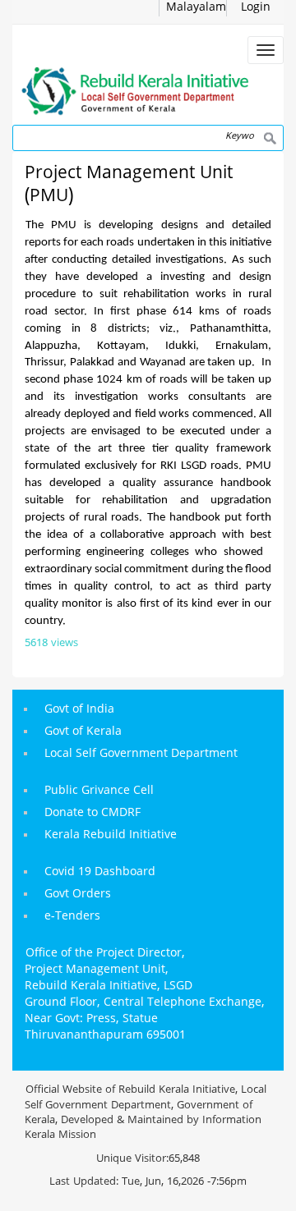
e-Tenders (72, 917)
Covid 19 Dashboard (99, 872)
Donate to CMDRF (92, 813)
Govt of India (79, 710)
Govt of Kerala (83, 732)
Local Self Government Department (141, 754)
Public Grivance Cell (99, 791)
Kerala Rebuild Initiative (110, 835)
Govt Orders (77, 894)
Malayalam (196, 8)
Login (256, 8)
